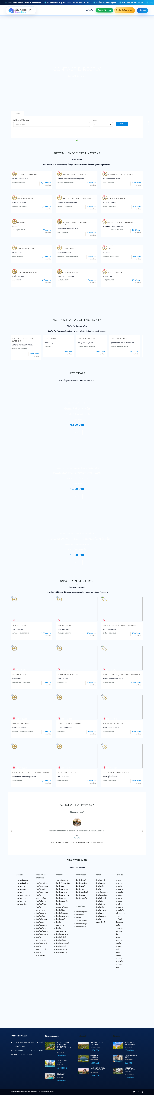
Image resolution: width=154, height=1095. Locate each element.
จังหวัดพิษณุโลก (62, 913)
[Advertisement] (77, 303)
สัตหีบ (118, 949)
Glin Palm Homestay (22, 198)
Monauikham (19, 222)
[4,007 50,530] (76, 268)
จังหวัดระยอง (81, 895)
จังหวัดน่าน (20, 886)
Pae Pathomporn (54, 339)
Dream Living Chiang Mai (25, 175)
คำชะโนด (119, 922)
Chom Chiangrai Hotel (114, 198)
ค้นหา (121, 124)
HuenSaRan (18, 339)
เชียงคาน (119, 928)
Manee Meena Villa (112, 272)
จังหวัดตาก (80, 915)
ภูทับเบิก (119, 940)
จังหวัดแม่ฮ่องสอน (23, 895)
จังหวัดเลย (40, 922)
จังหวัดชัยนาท (61, 886)
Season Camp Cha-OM (23, 249)
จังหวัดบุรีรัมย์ (41, 904)
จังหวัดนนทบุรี (61, 898)
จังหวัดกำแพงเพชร (63, 883)
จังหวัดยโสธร (41, 916)
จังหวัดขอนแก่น (42, 886)
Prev (11, 831)
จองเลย (77, 432)
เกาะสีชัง (119, 904)
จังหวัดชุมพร (100, 883)
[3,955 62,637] (31, 194)
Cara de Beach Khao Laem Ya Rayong (31, 773)
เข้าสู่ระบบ (142, 10)
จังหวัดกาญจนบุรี (82, 912)
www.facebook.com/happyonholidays (28, 1050)
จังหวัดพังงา (100, 901)
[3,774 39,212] (31, 268)
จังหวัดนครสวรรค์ (62, 895)
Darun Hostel (19, 674)
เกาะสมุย (119, 901)
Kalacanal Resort (67, 249)
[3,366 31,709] (76, 194)
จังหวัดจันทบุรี (81, 880)
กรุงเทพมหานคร (62, 880)
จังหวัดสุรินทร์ (41, 928)
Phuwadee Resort (21, 724)
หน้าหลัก (89, 10)
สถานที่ (95, 120)
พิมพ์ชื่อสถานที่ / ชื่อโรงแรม (21, 120)
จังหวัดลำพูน (21, 901)
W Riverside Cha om (113, 724)
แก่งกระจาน (120, 913)
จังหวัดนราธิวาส (102, 895)
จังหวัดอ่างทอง (61, 949)
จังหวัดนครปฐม (61, 892)
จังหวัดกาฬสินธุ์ (42, 883)
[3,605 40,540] (76, 244)
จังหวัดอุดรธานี (41, 943)
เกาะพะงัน (119, 892)
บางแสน (119, 931)
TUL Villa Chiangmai (122, 339)
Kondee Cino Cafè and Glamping (74, 198)
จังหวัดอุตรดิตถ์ (21, 904)
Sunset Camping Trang (69, 724)
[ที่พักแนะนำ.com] (21, 10)
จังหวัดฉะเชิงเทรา (82, 883)
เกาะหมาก (119, 907)
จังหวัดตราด (80, 889)
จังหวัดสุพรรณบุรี (62, 943)
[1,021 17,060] (122, 268)
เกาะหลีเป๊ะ (120, 910)
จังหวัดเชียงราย (22, 880)
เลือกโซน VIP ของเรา (104, 10)
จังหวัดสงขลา (101, 916)
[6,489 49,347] (122, 244)
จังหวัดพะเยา (21, 889)
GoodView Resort (88, 339)
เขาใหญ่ (119, 919)
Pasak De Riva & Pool (68, 272)
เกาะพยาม (119, 889)
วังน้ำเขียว (119, 964)
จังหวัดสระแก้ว (81, 898)
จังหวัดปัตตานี (101, 898)
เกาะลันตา (119, 895)
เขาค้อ (118, 916)
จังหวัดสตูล (100, 913)
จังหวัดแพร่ (20, 892)
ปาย (117, 967)
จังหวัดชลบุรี (80, 886)
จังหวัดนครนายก (62, 889)
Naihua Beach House (68, 674)
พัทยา (118, 937)
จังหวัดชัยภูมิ (40, 889)
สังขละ (118, 946)
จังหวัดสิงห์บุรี (61, 937)
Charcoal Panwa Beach (24, 272)
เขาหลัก (119, 958)
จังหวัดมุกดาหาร (42, 913)
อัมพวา (118, 955)
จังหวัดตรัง (100, 886)
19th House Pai (19, 625)
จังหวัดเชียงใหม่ (22, 883)
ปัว (117, 934)
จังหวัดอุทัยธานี (61, 952)
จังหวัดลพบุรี (60, 919)
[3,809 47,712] (122, 194)
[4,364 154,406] (76, 218)
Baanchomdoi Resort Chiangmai (119, 625)
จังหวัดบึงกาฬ (41, 901)
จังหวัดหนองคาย (42, 934)
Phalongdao (109, 249)
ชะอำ (118, 925)
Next (142, 831)
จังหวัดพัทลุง (100, 904)
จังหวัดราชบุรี (81, 927)
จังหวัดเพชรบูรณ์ (62, 916)
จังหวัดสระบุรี (61, 946)
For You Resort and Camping (118, 222)
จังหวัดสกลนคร (42, 925)
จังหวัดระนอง (101, 910)
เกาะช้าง (119, 883)
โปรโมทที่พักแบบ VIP (124, 10)
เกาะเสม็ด (119, 961)
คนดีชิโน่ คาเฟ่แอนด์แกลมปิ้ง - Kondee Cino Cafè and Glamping (72, 842)
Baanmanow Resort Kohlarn (118, 175)
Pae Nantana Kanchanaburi (72, 175)
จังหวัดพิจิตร (60, 910)
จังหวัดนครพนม (42, 892)
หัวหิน (118, 952)
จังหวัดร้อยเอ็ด (41, 919)
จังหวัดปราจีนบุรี (82, 892)
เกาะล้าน (119, 898)
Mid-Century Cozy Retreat (116, 773)
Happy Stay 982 (65, 625)
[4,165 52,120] (31, 218)
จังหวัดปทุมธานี (61, 901)
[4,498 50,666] (122, 218)
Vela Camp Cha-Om (67, 773)
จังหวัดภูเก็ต (100, 907)
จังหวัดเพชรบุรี (81, 924)
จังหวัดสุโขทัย (61, 940)
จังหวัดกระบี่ (100, 880)
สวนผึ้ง (118, 943)
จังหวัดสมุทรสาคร (62, 934)
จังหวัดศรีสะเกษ (42, 931)
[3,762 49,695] (31, 244)
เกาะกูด (118, 880)
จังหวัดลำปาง (21, 898)
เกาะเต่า (119, 886)
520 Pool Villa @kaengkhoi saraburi (121, 674)
